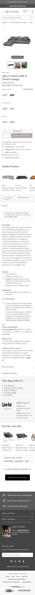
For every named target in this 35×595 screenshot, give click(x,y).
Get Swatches (28, 89)
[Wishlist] (29, 11)
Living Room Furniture (18, 22)
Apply (8, 85)
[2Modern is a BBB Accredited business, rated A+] (9, 592)
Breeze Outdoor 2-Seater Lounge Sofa (22, 450)
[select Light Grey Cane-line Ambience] (5, 95)
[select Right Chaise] (12, 109)
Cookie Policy (25, 576)
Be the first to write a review (17, 477)
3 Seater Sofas (8, 461)
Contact (19, 413)
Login (3, 85)
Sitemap (8, 576)
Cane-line (5, 72)
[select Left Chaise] (5, 109)
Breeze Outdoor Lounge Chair (8, 449)
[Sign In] (32, 11)
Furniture (3, 22)
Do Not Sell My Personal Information (11, 581)
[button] (32, 13)
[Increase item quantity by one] (9, 134)
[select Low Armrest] (5, 122)
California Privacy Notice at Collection (17, 579)
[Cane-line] (7, 406)
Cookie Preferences (26, 581)
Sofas (31, 22)
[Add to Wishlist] (3, 28)
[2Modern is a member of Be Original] (17, 587)
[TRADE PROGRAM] (17, 532)
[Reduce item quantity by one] (9, 137)
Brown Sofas (19, 461)
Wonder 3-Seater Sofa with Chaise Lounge (8, 190)
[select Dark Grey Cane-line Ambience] (12, 95)
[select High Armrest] (12, 122)
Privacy (18, 576)
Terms (12, 576)
